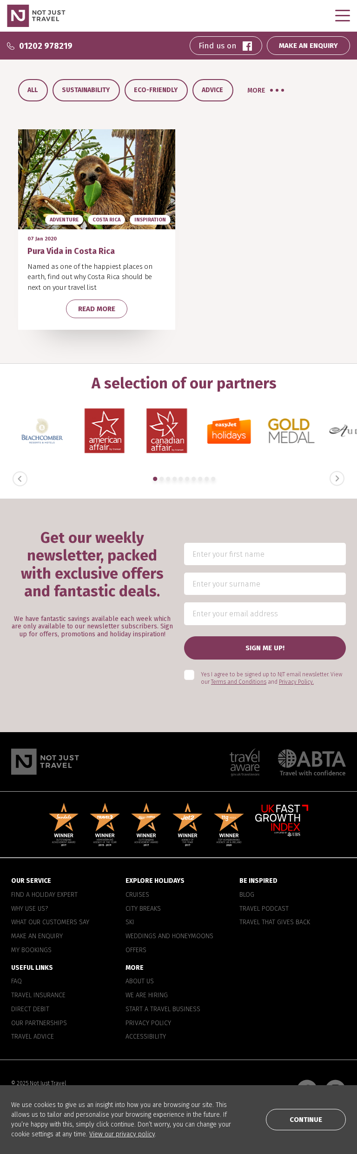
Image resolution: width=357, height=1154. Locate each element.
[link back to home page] (45, 761)
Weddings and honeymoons (169, 936)
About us (140, 982)
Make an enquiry (37, 936)
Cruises (137, 895)
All (32, 90)
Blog (246, 895)
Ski (130, 923)
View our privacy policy (122, 1134)
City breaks (143, 909)
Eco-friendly (156, 90)
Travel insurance (38, 996)
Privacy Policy (148, 1023)
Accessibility (146, 1037)
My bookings (31, 950)
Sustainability (86, 90)
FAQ (16, 982)
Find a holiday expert (44, 895)
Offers (136, 950)
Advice (212, 90)
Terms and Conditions (238, 682)
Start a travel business (163, 1009)
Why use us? (29, 909)
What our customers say (50, 923)
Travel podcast (264, 909)
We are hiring (147, 996)
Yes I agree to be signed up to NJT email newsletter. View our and (271, 678)
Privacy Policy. (296, 682)
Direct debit (30, 1009)
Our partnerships (39, 1023)
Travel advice (32, 1037)
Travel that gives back (274, 923)
